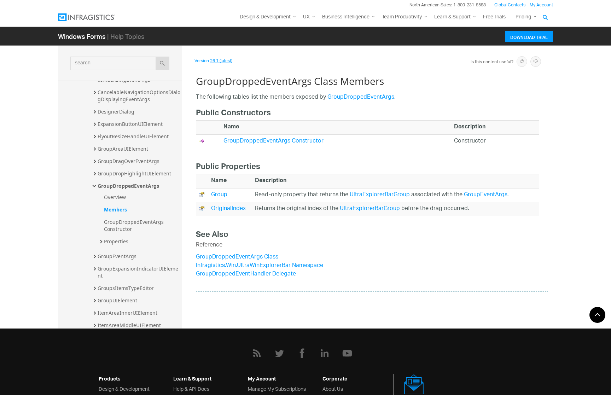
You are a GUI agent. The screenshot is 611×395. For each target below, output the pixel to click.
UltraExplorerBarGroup (380, 195)
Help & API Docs (191, 388)
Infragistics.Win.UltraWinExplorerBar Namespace (259, 266)
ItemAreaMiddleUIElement (129, 325)
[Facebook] (302, 353)
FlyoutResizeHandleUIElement (133, 136)
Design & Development (124, 388)
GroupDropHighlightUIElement (134, 173)
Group (219, 195)
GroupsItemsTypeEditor (126, 288)
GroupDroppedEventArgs (128, 185)
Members (115, 209)
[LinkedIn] (325, 353)
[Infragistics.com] (93, 17)
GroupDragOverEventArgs (128, 161)
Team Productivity (402, 17)
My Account (541, 5)
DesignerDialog (116, 111)
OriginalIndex (228, 209)
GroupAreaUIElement (123, 148)
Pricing (523, 17)
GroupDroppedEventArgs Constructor (134, 225)
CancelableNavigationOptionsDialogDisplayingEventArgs (139, 96)
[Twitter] (279, 353)
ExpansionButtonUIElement (130, 124)
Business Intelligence (345, 17)
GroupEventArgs (117, 256)
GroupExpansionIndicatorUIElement (138, 272)
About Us (332, 388)
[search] (162, 63)
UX (306, 17)
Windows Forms (82, 36)
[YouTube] (347, 353)
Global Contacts (509, 5)
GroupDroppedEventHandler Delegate (246, 274)
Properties (116, 241)
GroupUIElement (117, 300)
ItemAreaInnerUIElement (127, 312)
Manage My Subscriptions (277, 388)
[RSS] (257, 353)
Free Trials (494, 17)
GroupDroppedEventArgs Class (237, 257)
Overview (115, 197)
